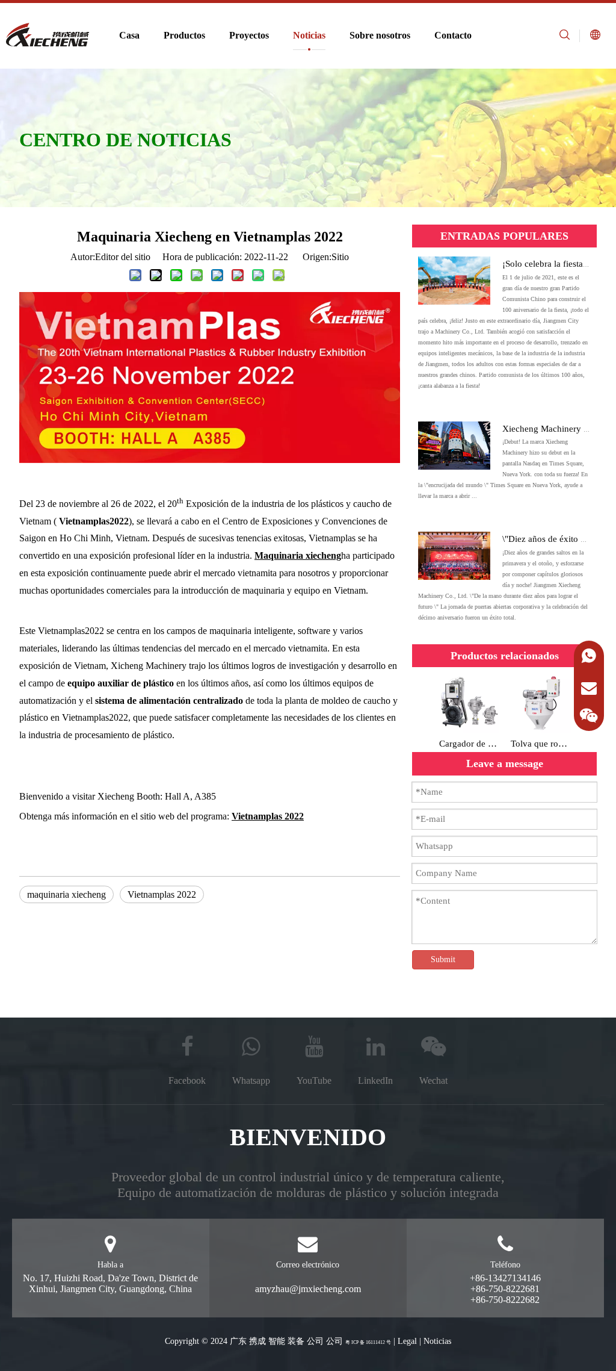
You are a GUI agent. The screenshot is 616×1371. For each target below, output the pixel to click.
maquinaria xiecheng (66, 894)
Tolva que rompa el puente (540, 743)
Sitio (340, 257)
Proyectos (249, 35)
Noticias (309, 35)
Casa (129, 35)
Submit (443, 959)
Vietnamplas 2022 (162, 894)
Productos (184, 35)
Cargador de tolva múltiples (469, 743)
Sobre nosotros (380, 35)
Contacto (453, 35)
